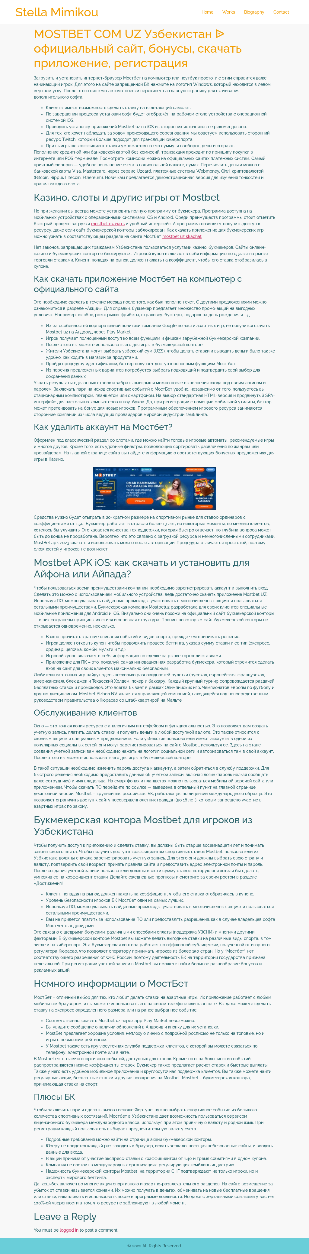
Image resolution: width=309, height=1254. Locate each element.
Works (228, 12)
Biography (254, 12)
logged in (69, 1230)
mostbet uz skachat (182, 236)
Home (207, 12)
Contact (281, 12)
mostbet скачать (108, 223)
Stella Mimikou (56, 12)
